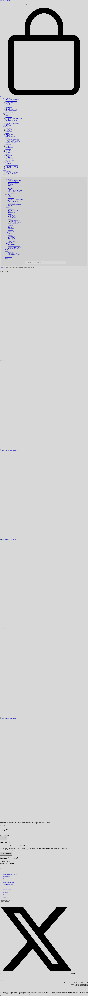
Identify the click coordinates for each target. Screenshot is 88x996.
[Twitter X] (36, 973)
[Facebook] (0, 973)
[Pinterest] (73, 973)
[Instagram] (72, 973)
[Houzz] (74, 973)
